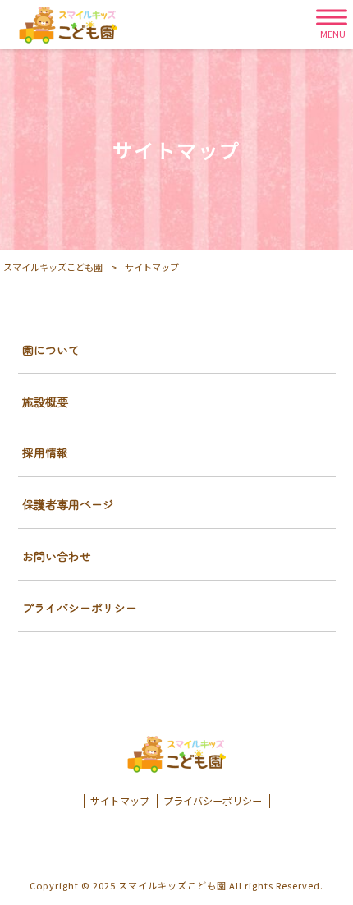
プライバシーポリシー (79, 608)
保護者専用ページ (68, 504)
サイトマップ (119, 800)
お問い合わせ (56, 556)
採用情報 (45, 452)
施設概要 (45, 401)
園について (51, 350)
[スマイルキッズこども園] (68, 24)
